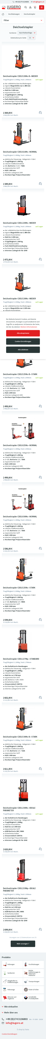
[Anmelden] (30, 7)
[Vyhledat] (25, 7)
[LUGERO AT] (3, 14)
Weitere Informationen (28, 327)
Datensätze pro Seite (18, 38)
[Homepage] (11, 7)
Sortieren (12, 33)
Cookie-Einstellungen (23, 341)
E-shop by (23, 1029)
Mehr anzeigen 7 (23, 944)
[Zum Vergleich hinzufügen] (40, 112)
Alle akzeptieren (23, 333)
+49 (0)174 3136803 (21, 2)
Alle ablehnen (23, 350)
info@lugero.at (38, 2)
